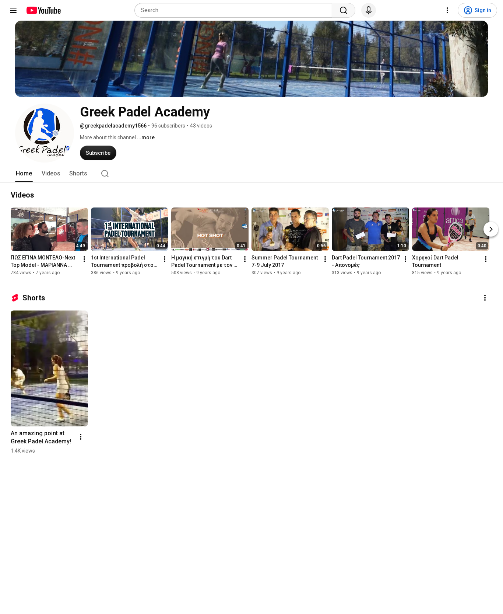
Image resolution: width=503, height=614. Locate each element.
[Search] (343, 10)
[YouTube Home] (43, 10)
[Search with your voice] (368, 10)
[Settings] (447, 10)
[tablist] (251, 173)
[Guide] (13, 10)
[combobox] (235, 10)
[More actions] (84, 259)
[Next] (490, 229)
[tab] (24, 173)
